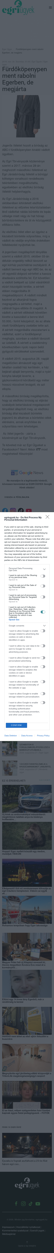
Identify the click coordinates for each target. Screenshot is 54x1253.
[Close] (48, 517)
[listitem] (27, 569)
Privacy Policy (43, 735)
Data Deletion (10, 735)
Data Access (27, 735)
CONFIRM (16, 725)
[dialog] (27, 626)
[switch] (43, 576)
